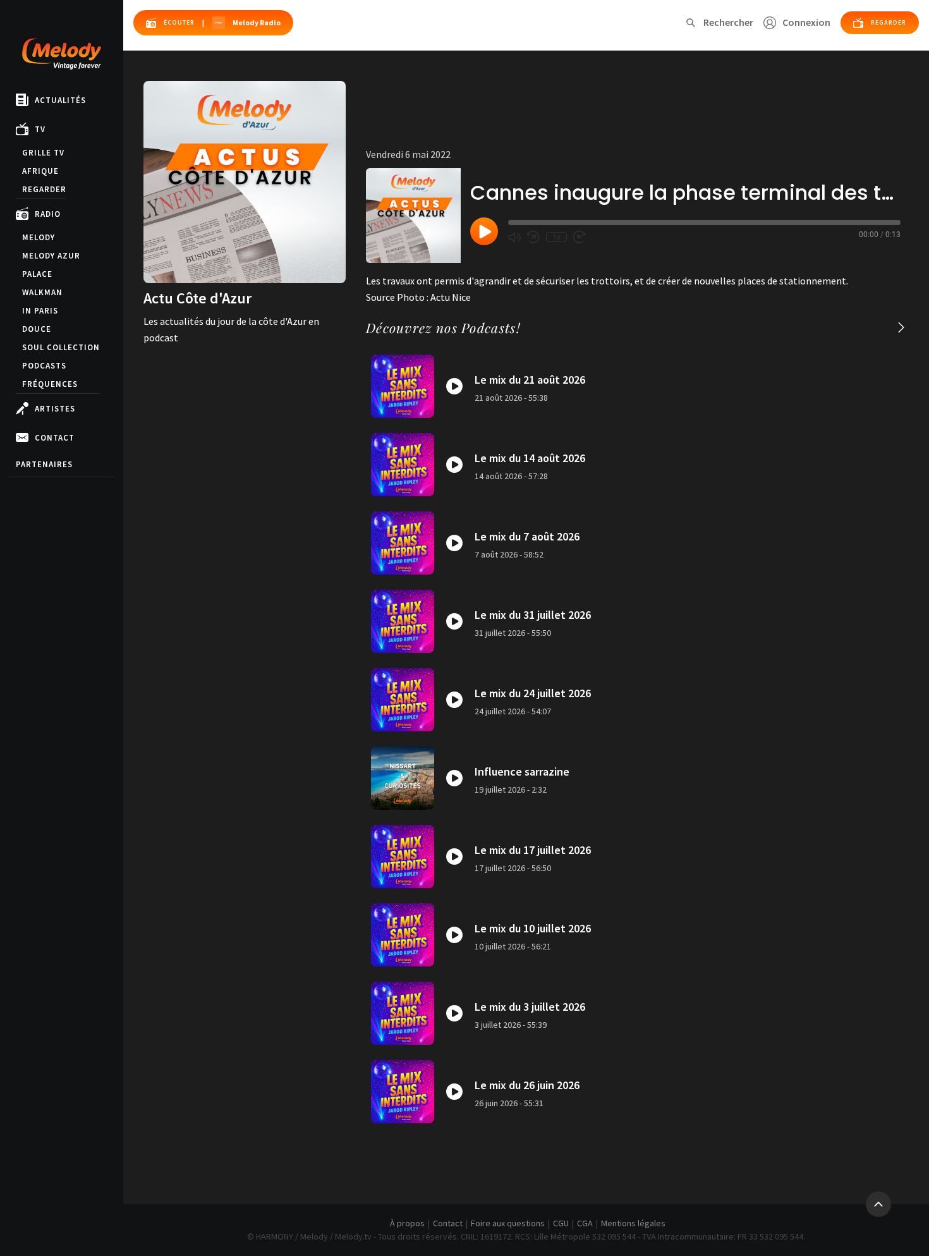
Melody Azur (51, 255)
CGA (585, 1223)
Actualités (60, 100)
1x (556, 237)
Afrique (40, 171)
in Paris (40, 310)
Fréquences (50, 384)
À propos (407, 1223)
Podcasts (44, 365)
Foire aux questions (508, 1223)
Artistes (55, 408)
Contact (55, 437)
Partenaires (44, 464)
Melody (38, 237)
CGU (561, 1223)
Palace (37, 274)
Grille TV (43, 152)
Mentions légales (633, 1223)
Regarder (44, 189)
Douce (36, 329)
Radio (48, 214)
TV (40, 129)
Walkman (42, 292)
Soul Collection (61, 347)
